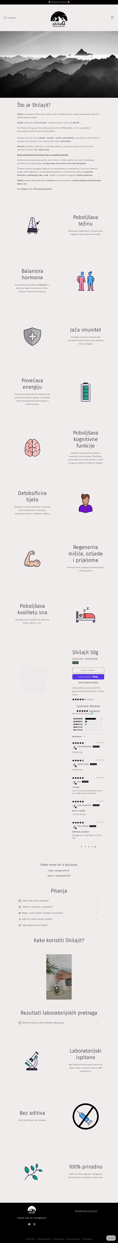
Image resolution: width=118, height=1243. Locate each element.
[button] (4, 17)
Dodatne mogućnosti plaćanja (88, 682)
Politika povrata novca (44, 1239)
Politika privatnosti (59, 1239)
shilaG (33, 1239)
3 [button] (89, 847)
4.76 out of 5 (94, 711)
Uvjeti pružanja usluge (73, 1239)
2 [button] (85, 847)
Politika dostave (87, 1239)
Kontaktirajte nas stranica (86, 1211)
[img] (78, 743)
